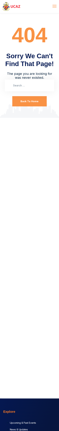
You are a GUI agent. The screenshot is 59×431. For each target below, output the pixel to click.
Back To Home (29, 101)
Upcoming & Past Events (23, 422)
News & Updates (19, 429)
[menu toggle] (54, 6)
